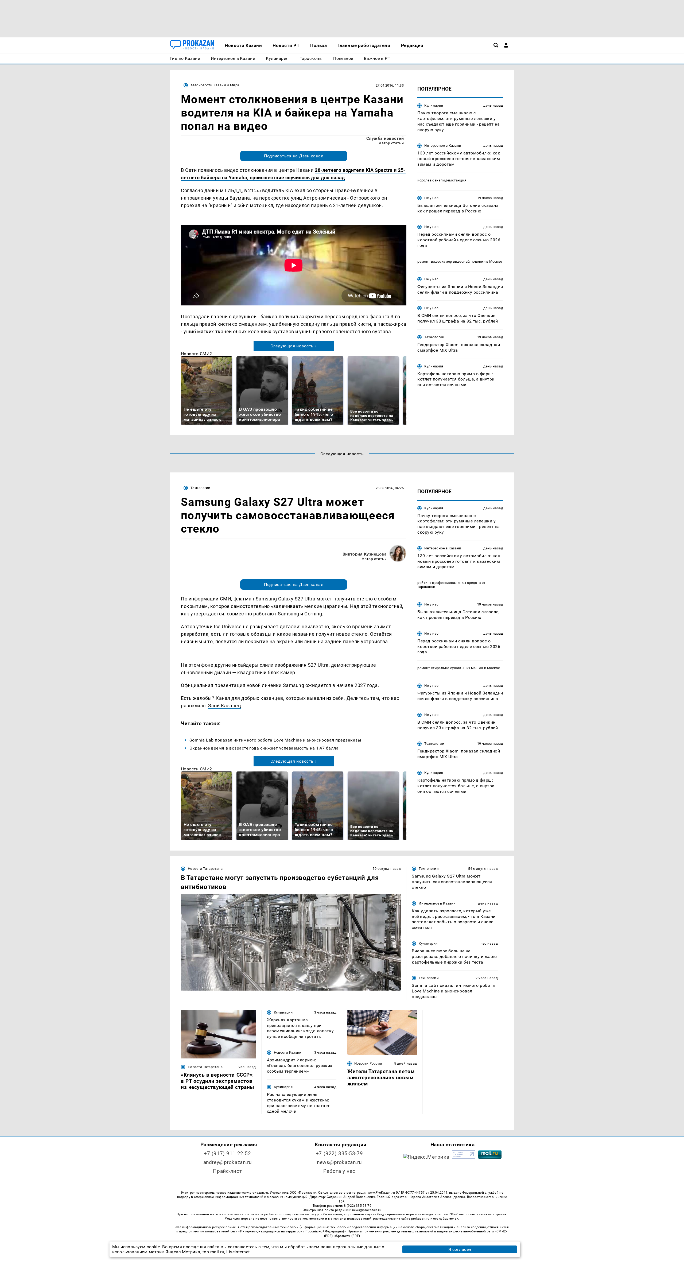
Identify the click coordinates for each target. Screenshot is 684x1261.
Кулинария (433, 105)
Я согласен (459, 1249)
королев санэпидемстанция (441, 180)
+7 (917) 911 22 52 (227, 1153)
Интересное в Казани (442, 145)
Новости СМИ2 (196, 353)
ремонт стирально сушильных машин (450, 668)
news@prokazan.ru (339, 1162)
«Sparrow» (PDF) (347, 1236)
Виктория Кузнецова (365, 554)
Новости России (368, 1063)
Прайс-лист (227, 1171)
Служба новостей (385, 138)
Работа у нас (339, 1171)
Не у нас (431, 198)
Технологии (434, 337)
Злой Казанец (224, 705)
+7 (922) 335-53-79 (339, 1153)
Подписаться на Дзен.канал (293, 155)
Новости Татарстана (205, 869)
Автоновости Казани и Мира (215, 85)
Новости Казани (288, 1052)
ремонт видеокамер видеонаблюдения (451, 261)
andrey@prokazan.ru (227, 1162)
